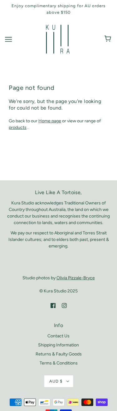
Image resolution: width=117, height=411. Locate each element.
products (18, 127)
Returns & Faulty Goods (59, 354)
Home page (49, 121)
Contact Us (58, 336)
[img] (53, 305)
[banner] (58, 39)
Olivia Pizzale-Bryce (75, 278)
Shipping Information (58, 345)
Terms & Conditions (59, 363)
